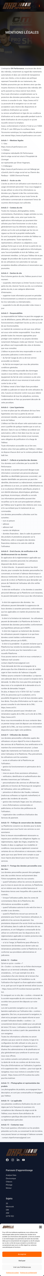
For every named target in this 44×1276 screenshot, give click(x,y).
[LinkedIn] (18, 1159)
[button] (40, 1227)
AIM (7, 1213)
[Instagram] (12, 1159)
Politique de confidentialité (28, 1273)
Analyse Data (11, 1175)
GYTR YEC (10, 1216)
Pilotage (9, 1185)
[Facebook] (7, 1159)
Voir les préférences (22, 1267)
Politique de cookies (12, 1273)
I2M (7, 1210)
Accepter (22, 1254)
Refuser (22, 1260)
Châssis (9, 1182)
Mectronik (10, 1207)
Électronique (11, 1178)
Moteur (8, 1188)
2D (7, 1203)
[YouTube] (23, 1159)
